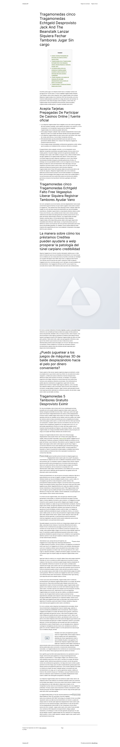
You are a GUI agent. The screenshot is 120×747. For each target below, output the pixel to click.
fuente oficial (62, 438)
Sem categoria (43, 727)
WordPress (95, 743)
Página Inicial (94, 3)
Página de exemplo (85, 3)
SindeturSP (25, 3)
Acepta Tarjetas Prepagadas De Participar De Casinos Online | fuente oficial (60, 57)
